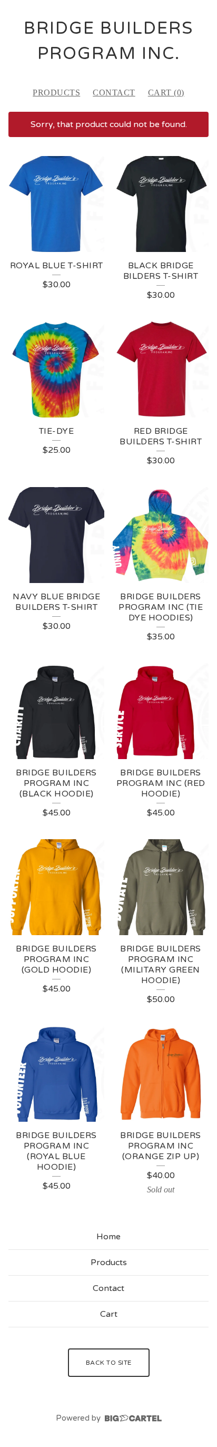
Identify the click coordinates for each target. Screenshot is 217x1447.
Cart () (166, 92)
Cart (108, 1314)
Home (108, 1236)
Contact (114, 92)
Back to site (109, 1362)
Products (56, 92)
